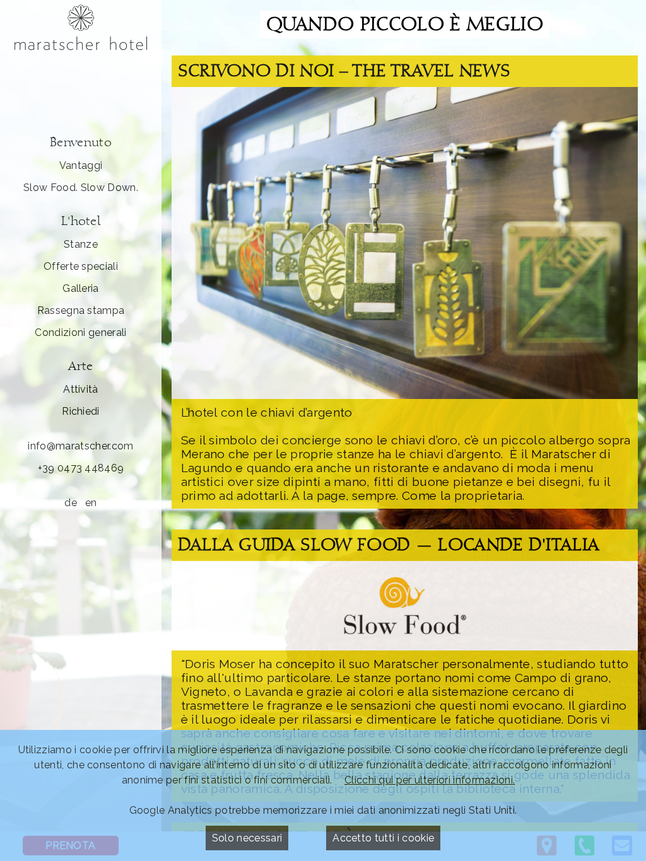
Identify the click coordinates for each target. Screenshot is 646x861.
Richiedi (81, 411)
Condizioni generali (80, 332)
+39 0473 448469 (81, 468)
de (70, 503)
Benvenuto (81, 143)
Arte (80, 367)
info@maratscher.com (80, 446)
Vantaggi (81, 165)
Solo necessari (247, 838)
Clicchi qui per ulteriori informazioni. (429, 780)
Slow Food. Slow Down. (80, 188)
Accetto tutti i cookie (383, 838)
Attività (80, 389)
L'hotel (80, 222)
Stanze (81, 244)
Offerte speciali (81, 266)
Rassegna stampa (81, 310)
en (91, 503)
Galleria (80, 288)
